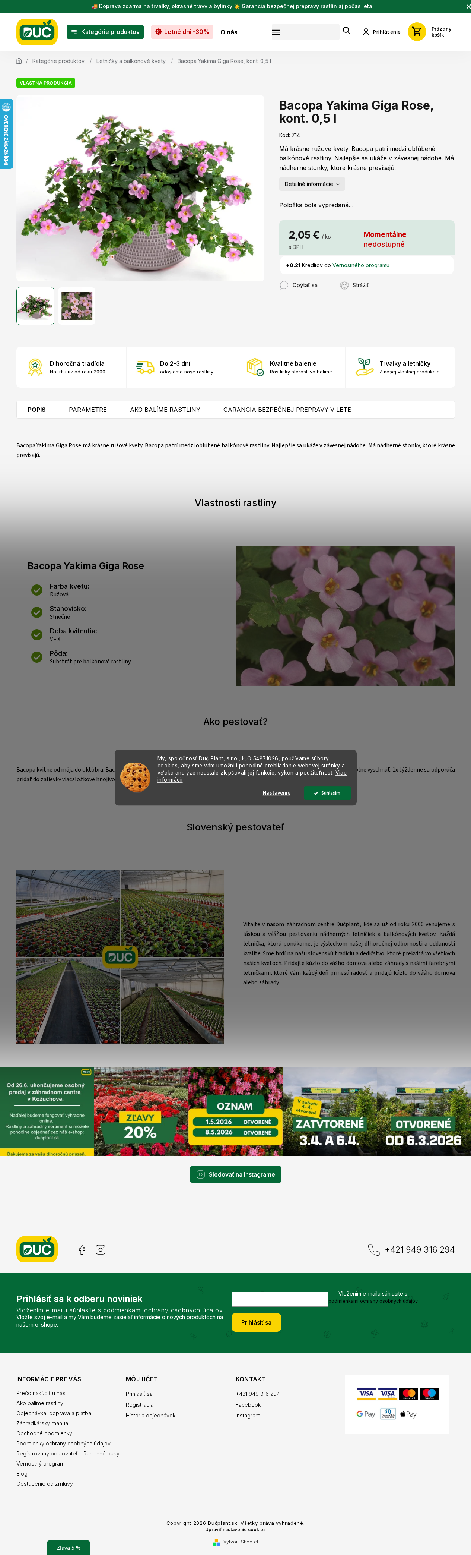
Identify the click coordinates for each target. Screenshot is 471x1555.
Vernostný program (40, 1463)
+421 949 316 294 (420, 1250)
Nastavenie (276, 793)
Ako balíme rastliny (39, 1403)
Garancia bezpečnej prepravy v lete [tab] (287, 409)
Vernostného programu (360, 265)
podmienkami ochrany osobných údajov (373, 1301)
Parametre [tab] (88, 409)
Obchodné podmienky (44, 1433)
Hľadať (347, 31)
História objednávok (150, 1415)
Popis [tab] (37, 409)
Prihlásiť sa (256, 1322)
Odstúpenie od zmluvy (44, 1483)
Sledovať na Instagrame (242, 1174)
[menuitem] (105, 32)
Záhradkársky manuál (42, 1423)
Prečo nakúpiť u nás (41, 1393)
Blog (22, 1473)
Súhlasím (330, 793)
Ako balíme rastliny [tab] (165, 409)
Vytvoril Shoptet (240, 1542)
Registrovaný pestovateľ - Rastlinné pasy (68, 1453)
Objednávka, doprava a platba (53, 1413)
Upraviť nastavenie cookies (235, 1529)
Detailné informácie (309, 184)
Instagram (100, 1250)
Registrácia (139, 1404)
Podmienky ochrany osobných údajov (63, 1443)
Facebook (81, 1250)
